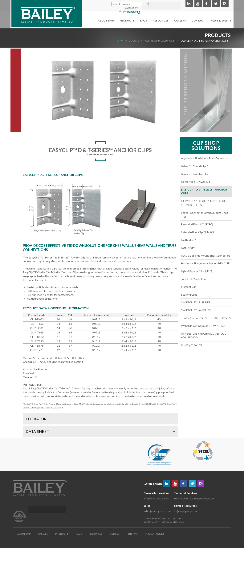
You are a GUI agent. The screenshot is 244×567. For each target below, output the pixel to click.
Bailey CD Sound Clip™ (194, 166)
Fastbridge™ (188, 240)
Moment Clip (30, 377)
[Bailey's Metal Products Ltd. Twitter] (216, 3)
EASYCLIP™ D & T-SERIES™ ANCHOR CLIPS (205, 40)
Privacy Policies (154, 533)
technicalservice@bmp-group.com (194, 498)
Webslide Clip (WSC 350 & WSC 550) (203, 325)
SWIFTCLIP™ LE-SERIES (195, 302)
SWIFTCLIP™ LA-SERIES (196, 310)
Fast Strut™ (188, 247)
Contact (115, 533)
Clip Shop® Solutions (159, 40)
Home (121, 40)
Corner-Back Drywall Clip (196, 181)
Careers (43, 533)
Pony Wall (29, 373)
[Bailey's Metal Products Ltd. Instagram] (225, 3)
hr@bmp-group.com (185, 511)
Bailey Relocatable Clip (194, 173)
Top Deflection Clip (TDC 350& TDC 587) (206, 318)
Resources (95, 533)
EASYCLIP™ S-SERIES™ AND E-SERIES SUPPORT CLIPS (204, 203)
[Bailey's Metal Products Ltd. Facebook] (207, 3)
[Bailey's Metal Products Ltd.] (46, 13)
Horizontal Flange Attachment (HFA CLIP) (205, 263)
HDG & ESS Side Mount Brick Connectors (205, 255)
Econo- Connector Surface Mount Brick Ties (204, 214)
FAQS (79, 533)
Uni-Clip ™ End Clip (192, 345)
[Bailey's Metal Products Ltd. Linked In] (189, 3)
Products (132, 40)
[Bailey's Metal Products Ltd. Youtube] (198, 3)
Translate (132, 11)
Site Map (133, 533)
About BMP (23, 533)
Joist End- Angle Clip (193, 279)
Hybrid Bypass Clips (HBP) (196, 271)
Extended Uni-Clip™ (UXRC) (197, 232)
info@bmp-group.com (156, 498)
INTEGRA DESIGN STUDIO (171, 521)
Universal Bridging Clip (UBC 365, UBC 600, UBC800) (203, 335)
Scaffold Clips (189, 294)
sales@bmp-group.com (157, 511)
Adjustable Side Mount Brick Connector (204, 158)
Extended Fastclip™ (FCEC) (197, 224)
